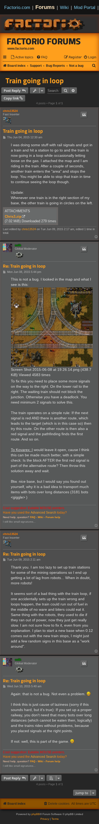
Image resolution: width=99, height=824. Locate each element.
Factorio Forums (44, 41)
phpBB (35, 814)
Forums (45, 7)
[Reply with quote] (84, 115)
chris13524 (10, 110)
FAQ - (33, 517)
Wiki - (41, 517)
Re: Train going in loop (24, 266)
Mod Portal (84, 7)
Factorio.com (17, 7)
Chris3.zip (13, 217)
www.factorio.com (20, 48)
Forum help (53, 517)
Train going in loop (35, 80)
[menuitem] (22, 57)
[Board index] (44, 23)
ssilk (18, 245)
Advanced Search (43, 512)
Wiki (64, 7)
